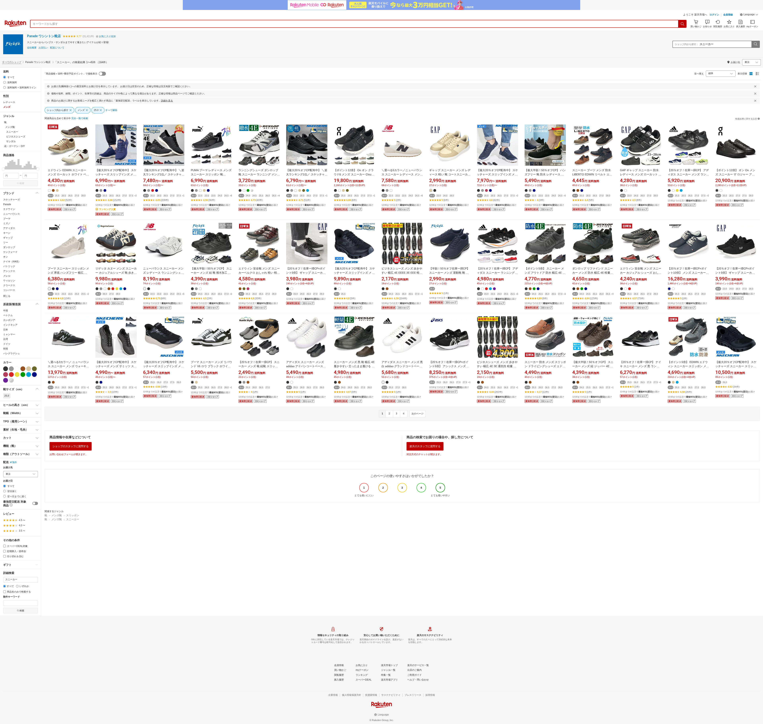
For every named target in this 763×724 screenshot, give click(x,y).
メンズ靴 (56, 515)
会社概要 (32, 47)
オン (5, 256)
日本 (5, 329)
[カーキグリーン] (34, 368)
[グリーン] (22, 374)
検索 (21, 183)
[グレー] (11, 368)
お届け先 (8, 467)
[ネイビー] (34, 374)
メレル (6, 275)
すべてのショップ (11, 62)
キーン (6, 233)
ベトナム (8, 315)
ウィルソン (9, 280)
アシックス (9, 271)
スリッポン (72, 515)
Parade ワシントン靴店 (44, 36)
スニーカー (72, 519)
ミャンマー (9, 334)
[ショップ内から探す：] (755, 44)
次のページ (417, 413)
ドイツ (6, 344)
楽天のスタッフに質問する (425, 446)
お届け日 (8, 481)
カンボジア (9, 320)
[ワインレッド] (5, 374)
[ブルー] (28, 374)
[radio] (4, 77)
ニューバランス (11, 213)
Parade (7, 204)
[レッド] (11, 374)
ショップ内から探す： (687, 44)
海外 (14, 462)
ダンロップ (9, 247)
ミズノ (6, 223)
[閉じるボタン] (755, 86)
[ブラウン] (22, 368)
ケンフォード (10, 252)
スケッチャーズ (11, 199)
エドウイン (9, 209)
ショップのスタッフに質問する (70, 446)
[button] (749, 15)
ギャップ (8, 237)
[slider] (3, 169)
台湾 (5, 339)
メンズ (6, 107)
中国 (5, 310)
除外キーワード (11, 597)
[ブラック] (5, 368)
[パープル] (5, 380)
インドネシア (10, 324)
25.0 (6, 395)
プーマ (6, 218)
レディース (9, 102)
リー (5, 242)
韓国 (5, 348)
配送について (57, 47)
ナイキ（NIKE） (12, 261)
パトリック (9, 266)
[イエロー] (17, 374)
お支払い (43, 47)
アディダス (9, 228)
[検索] (683, 24)
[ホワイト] (17, 368)
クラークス (9, 285)
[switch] (35, 503)
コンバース (9, 290)
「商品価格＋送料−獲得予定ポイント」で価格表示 (70, 73)
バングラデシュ (11, 353)
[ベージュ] (28, 368)
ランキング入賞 (107, 209)
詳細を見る (167, 100)
